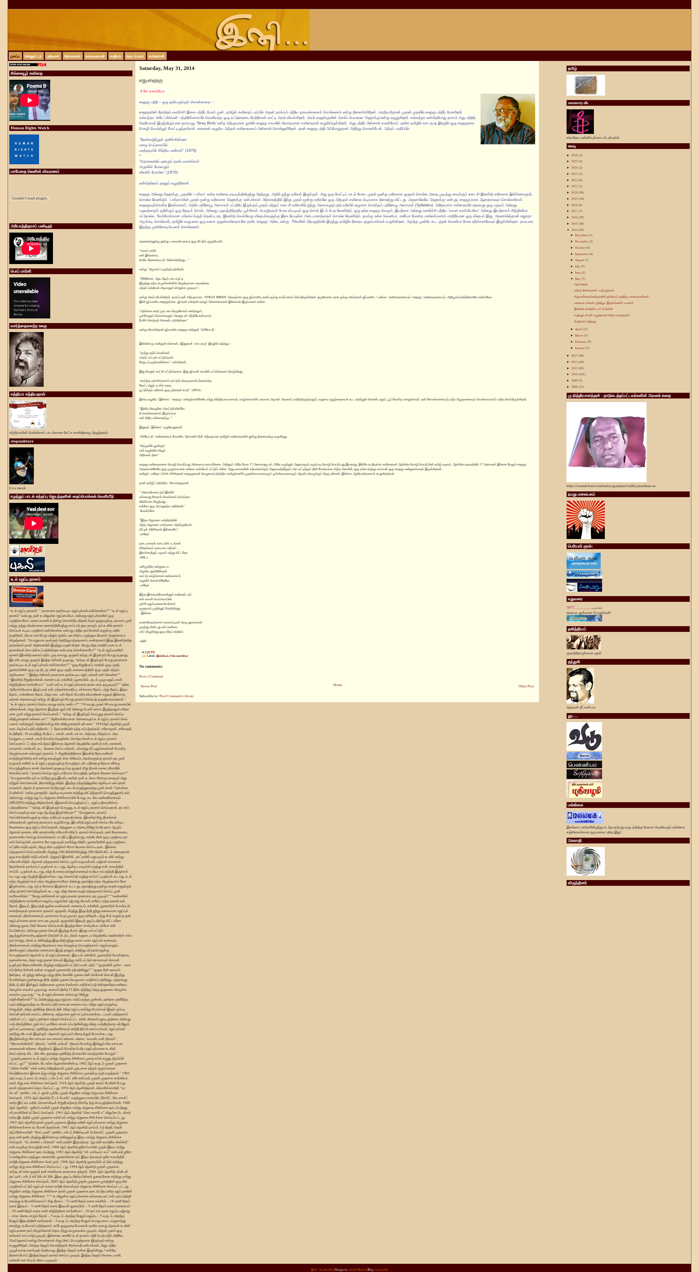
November (582, 241)
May (578, 279)
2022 (575, 180)
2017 (575, 211)
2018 (575, 205)
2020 (575, 192)
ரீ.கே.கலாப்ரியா (179, 656)
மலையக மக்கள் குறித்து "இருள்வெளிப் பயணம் (603, 303)
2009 (575, 380)
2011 (575, 368)
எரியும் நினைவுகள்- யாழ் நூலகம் (594, 290)
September (582, 254)
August (580, 260)
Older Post (526, 686)
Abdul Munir (357, 1269)
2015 (575, 223)
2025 (575, 161)
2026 (575, 155)
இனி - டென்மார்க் (322, 1269)
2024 (575, 167)
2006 (575, 387)
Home (337, 684)
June (578, 272)
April (578, 329)
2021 (575, 186)
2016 (575, 217)
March (579, 335)
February (581, 341)
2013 (575, 355)
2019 (575, 199)
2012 (575, 362)
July (578, 266)
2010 (575, 374)
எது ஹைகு (581, 284)
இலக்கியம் (162, 656)
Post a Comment (151, 676)
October (580, 247)
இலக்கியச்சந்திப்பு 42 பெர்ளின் (593, 309)
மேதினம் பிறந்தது (585, 321)
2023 (575, 174)
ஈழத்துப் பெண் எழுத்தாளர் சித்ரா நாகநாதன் (602, 315)
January (580, 348)
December (582, 235)
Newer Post (149, 686)
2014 (575, 230)
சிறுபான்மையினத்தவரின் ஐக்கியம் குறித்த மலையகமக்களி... (612, 296)
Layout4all (381, 1269)
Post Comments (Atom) (176, 695)
